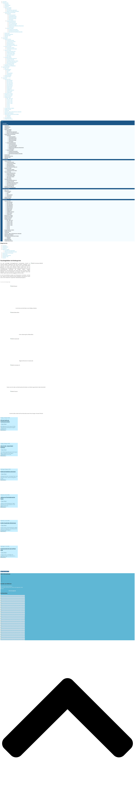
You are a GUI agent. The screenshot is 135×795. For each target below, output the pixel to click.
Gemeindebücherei (12, 16)
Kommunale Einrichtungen (8, 253)
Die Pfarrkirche (10, 85)
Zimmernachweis (8, 75)
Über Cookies (5, 580)
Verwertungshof (12, 14)
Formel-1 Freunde (10, 59)
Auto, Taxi (7, 68)
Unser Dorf (5, 77)
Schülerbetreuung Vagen (12, 48)
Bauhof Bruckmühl (12, 17)
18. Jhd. (8, 104)
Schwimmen (9, 74)
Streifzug (8, 116)
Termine (4, 576)
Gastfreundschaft (6, 67)
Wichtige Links (7, 35)
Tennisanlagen (10, 73)
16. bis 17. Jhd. (9, 103)
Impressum (5, 577)
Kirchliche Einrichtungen (14, 30)
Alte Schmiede (9, 80)
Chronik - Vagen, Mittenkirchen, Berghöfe (13, 111)
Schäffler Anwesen (10, 90)
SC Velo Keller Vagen (11, 53)
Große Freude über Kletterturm (8, 523)
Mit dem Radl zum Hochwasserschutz (5, 420)
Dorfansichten (9, 86)
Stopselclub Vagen (10, 63)
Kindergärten (11, 27)
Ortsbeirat (7, 6)
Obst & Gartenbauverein (11, 62)
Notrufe (6, 36)
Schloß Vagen (9, 91)
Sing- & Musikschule (13, 23)
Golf (7, 71)
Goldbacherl (9, 88)
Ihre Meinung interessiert (12, 10)
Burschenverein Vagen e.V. (12, 45)
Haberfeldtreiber (8, 117)
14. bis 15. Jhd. (9, 102)
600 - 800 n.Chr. (10, 98)
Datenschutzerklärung (7, 578)
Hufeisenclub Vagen (11, 52)
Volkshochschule (12, 22)
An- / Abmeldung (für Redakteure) (9, 581)
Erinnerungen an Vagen (9, 108)
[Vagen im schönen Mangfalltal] (1, 121)
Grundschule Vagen (13, 24)
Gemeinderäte (7, 5)
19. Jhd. (8, 105)
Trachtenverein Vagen (11, 41)
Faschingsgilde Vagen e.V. (12, 58)
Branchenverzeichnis (9, 34)
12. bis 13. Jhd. (9, 100)
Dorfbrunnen (9, 87)
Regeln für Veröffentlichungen (13, 11)
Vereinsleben (5, 37)
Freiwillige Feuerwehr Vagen (12, 60)
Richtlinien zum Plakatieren (10, 65)
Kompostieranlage (12, 18)
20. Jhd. (8, 107)
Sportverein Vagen (10, 54)
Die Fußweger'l (10, 83)
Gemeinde (7, 4)
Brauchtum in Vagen (9, 93)
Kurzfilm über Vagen (9, 94)
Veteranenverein (10, 42)
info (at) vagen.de (12, 590)
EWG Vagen (11, 19)
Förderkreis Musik (10, 40)
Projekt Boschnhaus (9, 119)
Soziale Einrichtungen (13, 29)
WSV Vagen (9, 56)
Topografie (7, 110)
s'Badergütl (9, 92)
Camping (8, 70)
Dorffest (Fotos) (8, 109)
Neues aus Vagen (6, 249)
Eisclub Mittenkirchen (11, 51)
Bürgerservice (5, 2)
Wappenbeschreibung (9, 113)
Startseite (5, 1)
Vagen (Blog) (4, 424)
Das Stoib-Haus (10, 82)
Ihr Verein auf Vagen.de (9, 64)
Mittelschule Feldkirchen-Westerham (16, 25)
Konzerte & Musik (8, 96)
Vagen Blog (9, 8)
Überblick (9, 115)
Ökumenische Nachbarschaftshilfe (15, 31)
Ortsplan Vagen (8, 76)
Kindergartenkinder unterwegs (8, 471)
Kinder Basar (7, 33)
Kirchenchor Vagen (10, 47)
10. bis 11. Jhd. (9, 99)
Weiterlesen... (3, 430)
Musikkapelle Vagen (11, 44)
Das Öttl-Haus (9, 81)
